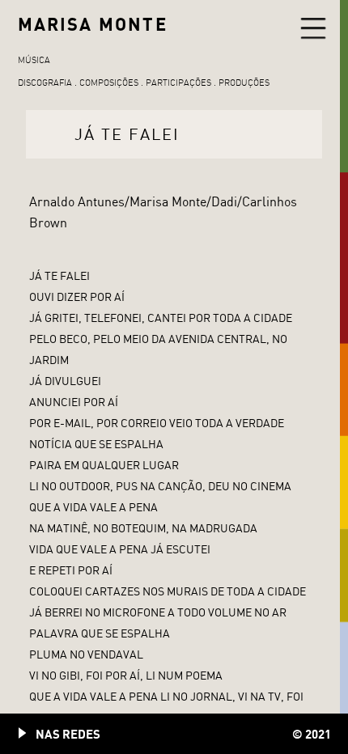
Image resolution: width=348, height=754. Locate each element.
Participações (178, 82)
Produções (244, 82)
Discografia (45, 82)
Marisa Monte (93, 24)
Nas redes (68, 733)
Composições (108, 82)
